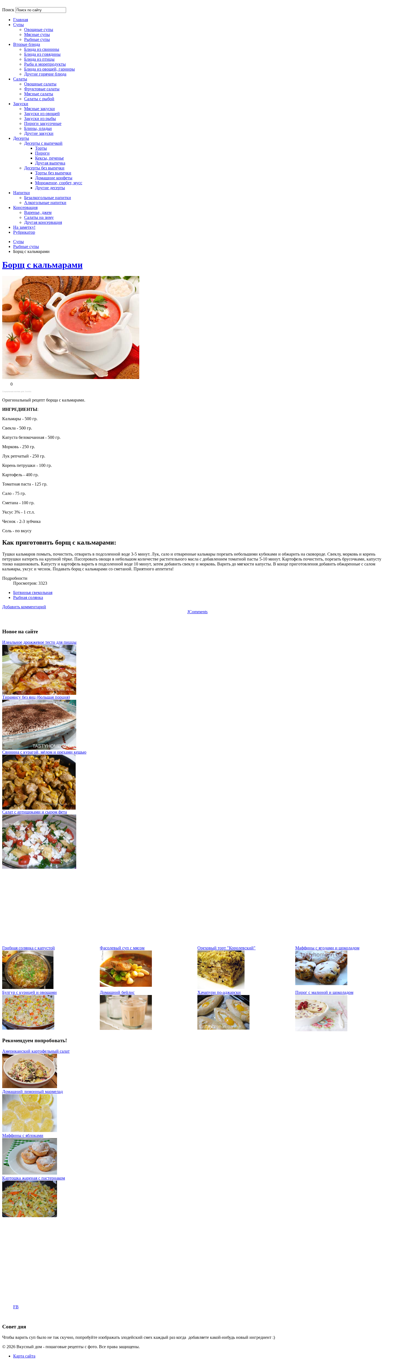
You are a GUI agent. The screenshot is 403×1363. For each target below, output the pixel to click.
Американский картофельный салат (36, 1051)
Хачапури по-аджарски (219, 992)
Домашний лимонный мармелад (32, 1091)
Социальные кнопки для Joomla (16, 391)
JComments (197, 611)
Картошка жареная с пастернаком (33, 1178)
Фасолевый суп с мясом (122, 948)
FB (16, 1307)
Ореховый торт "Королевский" (226, 948)
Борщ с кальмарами (42, 265)
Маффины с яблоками (22, 1135)
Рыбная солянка (28, 597)
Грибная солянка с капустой (28, 948)
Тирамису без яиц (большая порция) (36, 697)
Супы (18, 241)
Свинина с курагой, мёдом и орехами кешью (44, 752)
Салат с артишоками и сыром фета (34, 812)
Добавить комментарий (24, 606)
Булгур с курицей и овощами (29, 992)
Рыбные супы (26, 246)
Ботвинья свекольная (32, 592)
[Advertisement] (166, 907)
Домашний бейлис (117, 992)
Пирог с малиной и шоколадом (324, 992)
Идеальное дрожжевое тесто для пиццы (39, 642)
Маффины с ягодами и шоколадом (327, 948)
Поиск (8, 9)
